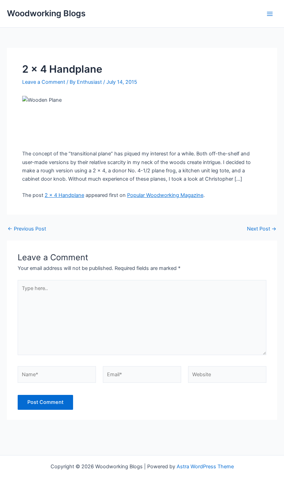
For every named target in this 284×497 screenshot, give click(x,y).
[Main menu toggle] (270, 14)
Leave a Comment (43, 82)
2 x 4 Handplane (64, 195)
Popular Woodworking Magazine (165, 195)
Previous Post (27, 229)
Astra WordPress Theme (205, 466)
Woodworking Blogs (46, 13)
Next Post (261, 229)
